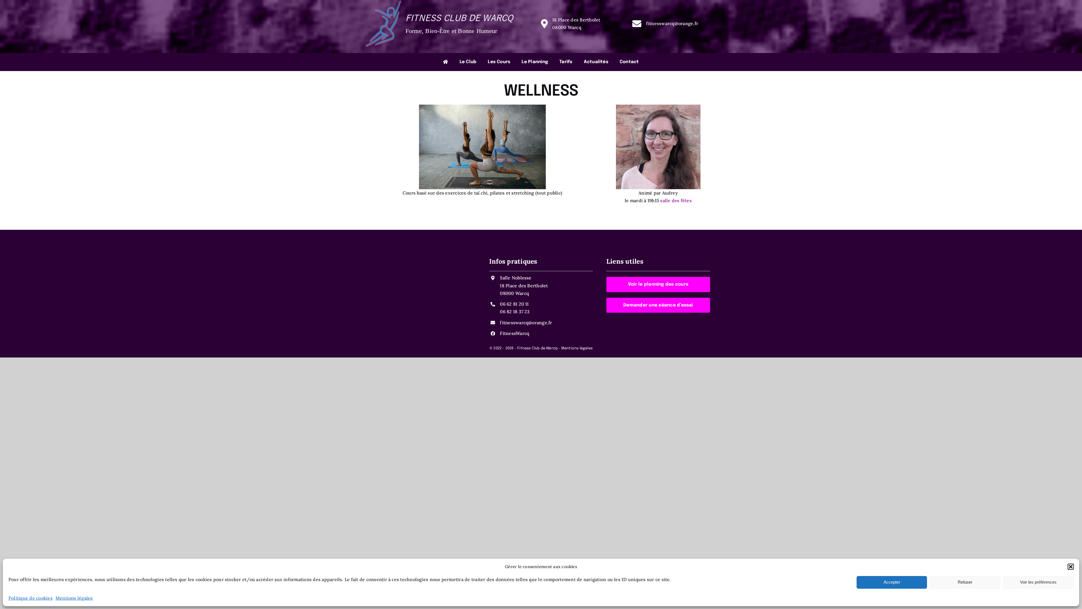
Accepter (892, 582)
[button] (1071, 567)
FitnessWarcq (514, 333)
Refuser (965, 582)
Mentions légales (74, 598)
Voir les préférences (1038, 582)
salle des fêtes (676, 200)
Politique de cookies (30, 598)
